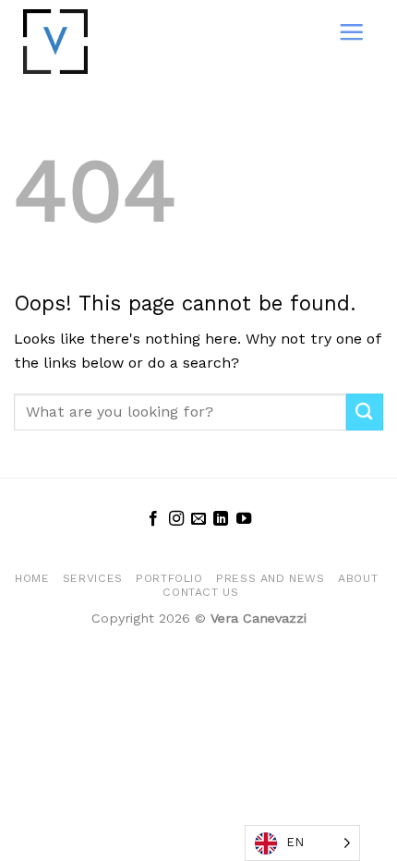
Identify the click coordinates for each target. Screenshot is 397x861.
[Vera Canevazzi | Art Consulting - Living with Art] (95, 41)
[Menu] (351, 31)
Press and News (270, 578)
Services (93, 578)
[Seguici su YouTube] (243, 519)
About (358, 578)
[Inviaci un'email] (198, 519)
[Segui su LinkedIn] (220, 519)
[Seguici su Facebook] (153, 519)
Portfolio (169, 578)
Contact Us (200, 592)
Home (32, 578)
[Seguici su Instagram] (175, 519)
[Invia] (364, 412)
